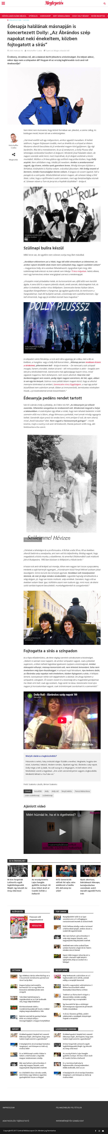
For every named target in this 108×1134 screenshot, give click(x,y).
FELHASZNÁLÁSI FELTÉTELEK (69, 1107)
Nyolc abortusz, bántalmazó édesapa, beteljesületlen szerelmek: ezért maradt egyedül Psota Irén (90, 886)
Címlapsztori (15, 20)
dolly (47, 791)
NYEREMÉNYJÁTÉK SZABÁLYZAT (70, 1121)
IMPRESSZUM (8, 1107)
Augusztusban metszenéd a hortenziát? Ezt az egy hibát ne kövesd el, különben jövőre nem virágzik (31, 989)
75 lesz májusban (78, 271)
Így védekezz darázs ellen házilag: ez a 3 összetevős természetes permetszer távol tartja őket (34, 978)
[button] (62, 832)
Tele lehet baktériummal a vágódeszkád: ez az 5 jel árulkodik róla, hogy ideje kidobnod (32, 999)
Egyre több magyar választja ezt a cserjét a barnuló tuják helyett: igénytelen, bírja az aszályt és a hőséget (76, 958)
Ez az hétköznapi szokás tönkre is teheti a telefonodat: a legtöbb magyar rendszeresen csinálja (32, 1056)
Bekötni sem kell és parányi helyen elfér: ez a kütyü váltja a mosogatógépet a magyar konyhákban (34, 1018)
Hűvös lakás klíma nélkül (14, 16)
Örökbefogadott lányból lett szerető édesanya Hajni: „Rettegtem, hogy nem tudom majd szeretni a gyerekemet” (34, 1036)
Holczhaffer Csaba (34, 50)
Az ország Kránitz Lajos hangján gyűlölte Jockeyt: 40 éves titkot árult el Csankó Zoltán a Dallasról (41, 886)
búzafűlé (38, 791)
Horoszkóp (45, 16)
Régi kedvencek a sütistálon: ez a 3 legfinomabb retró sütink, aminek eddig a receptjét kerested (76, 978)
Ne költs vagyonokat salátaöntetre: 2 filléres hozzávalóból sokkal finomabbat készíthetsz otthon (77, 987)
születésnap (48, 795)
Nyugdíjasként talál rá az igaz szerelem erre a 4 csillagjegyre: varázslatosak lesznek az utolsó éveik (78, 919)
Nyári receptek (98, 16)
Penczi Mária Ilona (82, 791)
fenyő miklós (67, 791)
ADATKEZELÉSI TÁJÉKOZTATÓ (16, 1121)
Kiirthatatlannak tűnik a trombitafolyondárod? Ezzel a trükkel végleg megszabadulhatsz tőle (34, 1009)
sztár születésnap (32, 795)
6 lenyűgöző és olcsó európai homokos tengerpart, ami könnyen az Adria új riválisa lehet (34, 1046)
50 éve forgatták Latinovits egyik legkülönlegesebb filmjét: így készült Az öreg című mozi (17, 885)
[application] (62, 832)
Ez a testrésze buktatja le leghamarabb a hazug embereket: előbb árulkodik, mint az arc (76, 1065)
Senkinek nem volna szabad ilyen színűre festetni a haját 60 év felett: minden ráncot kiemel (77, 948)
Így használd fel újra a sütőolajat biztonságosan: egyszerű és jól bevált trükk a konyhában (77, 1006)
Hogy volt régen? (80, 16)
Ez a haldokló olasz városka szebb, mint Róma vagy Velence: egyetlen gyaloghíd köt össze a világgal (33, 1075)
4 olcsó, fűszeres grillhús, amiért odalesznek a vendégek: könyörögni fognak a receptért (77, 1016)
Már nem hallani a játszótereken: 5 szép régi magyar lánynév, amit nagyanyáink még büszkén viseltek (76, 938)
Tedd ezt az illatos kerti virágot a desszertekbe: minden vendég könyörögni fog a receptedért (76, 997)
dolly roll (55, 791)
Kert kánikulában (61, 16)
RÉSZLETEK (37, 925)
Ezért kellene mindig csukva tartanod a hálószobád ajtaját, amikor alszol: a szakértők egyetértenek (77, 928)
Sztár (26, 20)
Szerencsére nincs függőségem (67, 384)
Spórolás (33, 16)
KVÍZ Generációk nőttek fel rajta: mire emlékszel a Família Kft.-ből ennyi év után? (65, 885)
